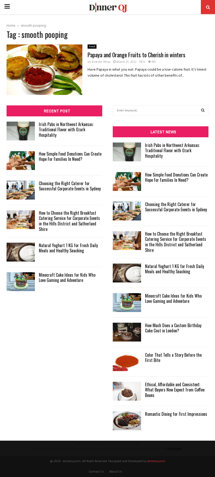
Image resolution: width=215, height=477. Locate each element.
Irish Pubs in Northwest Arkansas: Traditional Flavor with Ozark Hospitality (66, 129)
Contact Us (96, 471)
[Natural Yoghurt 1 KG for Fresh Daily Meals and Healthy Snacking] (21, 252)
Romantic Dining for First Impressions (176, 414)
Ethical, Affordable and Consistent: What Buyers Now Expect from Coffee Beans (175, 390)
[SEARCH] (202, 110)
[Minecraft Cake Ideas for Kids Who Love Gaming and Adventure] (21, 281)
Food (92, 46)
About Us (115, 471)
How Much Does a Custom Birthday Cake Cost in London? (173, 328)
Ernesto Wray (101, 62)
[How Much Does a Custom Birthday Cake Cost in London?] (127, 332)
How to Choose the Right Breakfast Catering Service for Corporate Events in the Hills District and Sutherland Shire (69, 221)
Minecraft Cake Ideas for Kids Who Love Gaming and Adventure (67, 277)
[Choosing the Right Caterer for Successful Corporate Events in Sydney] (21, 190)
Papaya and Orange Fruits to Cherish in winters (136, 54)
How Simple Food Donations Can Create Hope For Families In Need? (70, 156)
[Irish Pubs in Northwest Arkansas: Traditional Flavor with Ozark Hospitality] (21, 131)
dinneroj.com (156, 461)
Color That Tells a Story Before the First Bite (173, 358)
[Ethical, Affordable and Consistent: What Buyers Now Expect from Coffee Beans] (127, 391)
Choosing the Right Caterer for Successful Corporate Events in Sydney (70, 186)
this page (174, 449)
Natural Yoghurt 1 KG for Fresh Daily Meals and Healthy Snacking (68, 248)
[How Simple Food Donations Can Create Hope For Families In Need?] (21, 160)
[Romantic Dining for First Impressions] (127, 420)
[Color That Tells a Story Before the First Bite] (127, 361)
